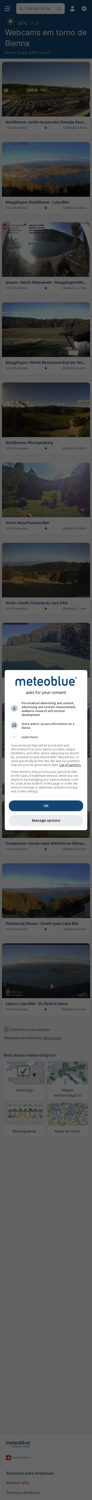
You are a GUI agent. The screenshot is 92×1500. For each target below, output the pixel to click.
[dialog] (46, 750)
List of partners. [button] (70, 765)
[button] (46, 737)
